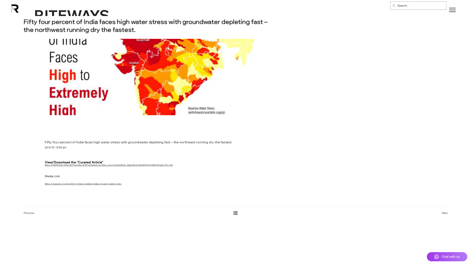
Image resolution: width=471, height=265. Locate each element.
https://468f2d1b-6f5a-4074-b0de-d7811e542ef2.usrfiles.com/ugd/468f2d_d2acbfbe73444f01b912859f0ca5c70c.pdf (109, 165)
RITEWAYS (71, 15)
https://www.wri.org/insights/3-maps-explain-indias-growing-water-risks (83, 183)
